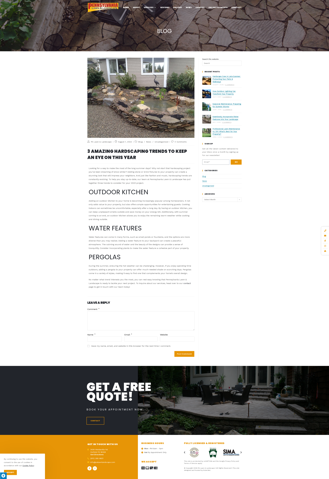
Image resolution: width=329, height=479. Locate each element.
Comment (93, 309)
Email (128, 334)
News (148, 142)
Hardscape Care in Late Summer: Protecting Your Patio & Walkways (227, 79)
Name (91, 334)
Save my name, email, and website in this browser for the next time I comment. (131, 346)
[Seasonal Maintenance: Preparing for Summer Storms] (206, 106)
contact (187, 283)
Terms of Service (190, 463)
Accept (10, 472)
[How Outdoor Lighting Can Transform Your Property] (206, 93)
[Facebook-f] (89, 468)
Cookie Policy (28, 466)
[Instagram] (95, 468)
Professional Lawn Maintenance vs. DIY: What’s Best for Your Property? (226, 131)
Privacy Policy (230, 461)
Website (164, 334)
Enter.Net (206, 470)
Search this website (210, 59)
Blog (140, 142)
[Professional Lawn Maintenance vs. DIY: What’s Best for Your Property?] (206, 132)
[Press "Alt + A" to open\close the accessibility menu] (3, 475)
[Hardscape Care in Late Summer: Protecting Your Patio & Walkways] (206, 80)
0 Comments (181, 142)
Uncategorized (161, 142)
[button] (95, 421)
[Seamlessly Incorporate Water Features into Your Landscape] (206, 119)
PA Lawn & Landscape (101, 142)
